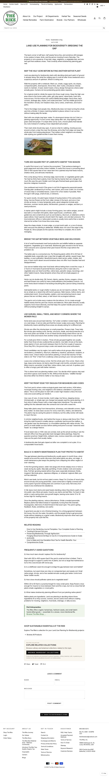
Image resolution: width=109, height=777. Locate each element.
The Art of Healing (47, 4)
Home (5, 4)
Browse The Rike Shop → (36, 614)
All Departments (52, 16)
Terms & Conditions (47, 746)
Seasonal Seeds (79, 16)
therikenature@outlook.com (74, 1)
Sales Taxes (44, 749)
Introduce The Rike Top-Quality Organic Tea (29, 748)
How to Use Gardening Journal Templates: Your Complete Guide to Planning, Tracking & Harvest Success (55, 530)
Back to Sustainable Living (55, 714)
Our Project (38, 16)
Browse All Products (34, 635)
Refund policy (45, 755)
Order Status (7, 738)
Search (43, 732)
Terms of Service (46, 752)
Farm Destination (47, 20)
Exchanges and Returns (48, 741)
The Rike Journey (27, 732)
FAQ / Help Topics (66, 732)
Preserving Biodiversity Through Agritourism (43, 534)
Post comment (54, 703)
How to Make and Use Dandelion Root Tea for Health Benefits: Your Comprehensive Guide (51, 541)
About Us (26, 16)
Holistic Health (13, 4)
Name (26, 680)
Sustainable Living (56, 40)
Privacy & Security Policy (49, 744)
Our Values (25, 735)
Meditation (6, 7)
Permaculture (68, 4)
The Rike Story (26, 738)
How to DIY (24, 4)
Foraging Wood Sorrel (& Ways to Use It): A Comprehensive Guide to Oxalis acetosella (54, 537)
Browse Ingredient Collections (43, 652)
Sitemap (63, 745)
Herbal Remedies (30, 20)
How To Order (65, 742)
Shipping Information (47, 738)
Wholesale (81, 20)
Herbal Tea (66, 16)
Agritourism (58, 4)
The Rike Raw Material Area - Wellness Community (29, 742)
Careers (24, 755)
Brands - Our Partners (66, 20)
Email (57, 680)
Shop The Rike (8, 732)
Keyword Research (67, 748)
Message (28, 688)
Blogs (24, 757)
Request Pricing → (54, 1)
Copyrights (25, 752)
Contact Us (44, 735)
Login (5, 735)
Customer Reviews (66, 751)
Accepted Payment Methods (67, 736)
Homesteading (34, 4)
